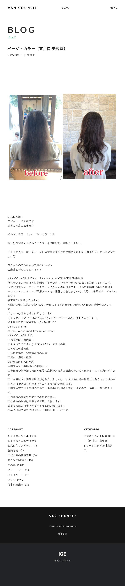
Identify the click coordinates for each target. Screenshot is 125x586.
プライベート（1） (19, 474)
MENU (114, 7)
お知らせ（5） (16, 450)
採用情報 (62, 534)
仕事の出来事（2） (19, 484)
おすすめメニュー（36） (23, 440)
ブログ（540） (17, 479)
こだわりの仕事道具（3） (23, 455)
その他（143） (17, 465)
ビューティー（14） (20, 469)
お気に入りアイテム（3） (23, 445)
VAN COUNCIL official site (62, 526)
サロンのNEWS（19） (21, 460)
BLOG (65, 7)
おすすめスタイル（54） (23, 435)
